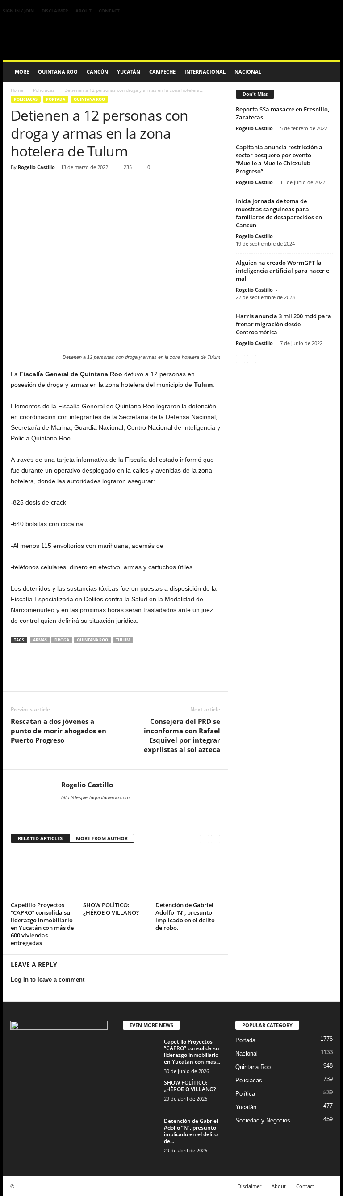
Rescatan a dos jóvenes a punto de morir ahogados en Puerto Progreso (58, 730)
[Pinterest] (61, 190)
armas (40, 640)
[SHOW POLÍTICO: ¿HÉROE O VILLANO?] (115, 875)
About (83, 11)
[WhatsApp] (81, 190)
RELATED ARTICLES (40, 838)
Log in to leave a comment (47, 979)
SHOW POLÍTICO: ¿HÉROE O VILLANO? (111, 909)
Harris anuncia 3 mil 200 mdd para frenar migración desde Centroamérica (283, 324)
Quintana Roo (58, 71)
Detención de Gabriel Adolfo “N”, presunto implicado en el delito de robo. (185, 916)
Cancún (97, 71)
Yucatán (128, 71)
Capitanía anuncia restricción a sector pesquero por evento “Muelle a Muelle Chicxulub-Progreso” (279, 159)
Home (17, 90)
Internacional (205, 71)
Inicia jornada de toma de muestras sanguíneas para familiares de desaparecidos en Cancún (279, 213)
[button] (327, 72)
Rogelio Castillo (36, 167)
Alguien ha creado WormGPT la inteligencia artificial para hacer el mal (283, 271)
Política (245, 1093)
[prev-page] (204, 838)
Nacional (247, 71)
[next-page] (215, 838)
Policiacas (43, 90)
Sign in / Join (18, 11)
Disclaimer (55, 11)
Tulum (123, 640)
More (22, 71)
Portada (55, 99)
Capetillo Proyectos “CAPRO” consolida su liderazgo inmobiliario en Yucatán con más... (192, 1051)
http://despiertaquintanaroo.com (95, 797)
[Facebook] (20, 190)
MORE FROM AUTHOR (102, 838)
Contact (109, 11)
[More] (102, 190)
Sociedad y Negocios (262, 1120)
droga (61, 640)
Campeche (162, 71)
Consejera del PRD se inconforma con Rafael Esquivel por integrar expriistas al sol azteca (182, 735)
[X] (40, 190)
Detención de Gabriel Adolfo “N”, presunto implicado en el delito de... (191, 1131)
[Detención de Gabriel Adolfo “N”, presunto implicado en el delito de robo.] (187, 875)
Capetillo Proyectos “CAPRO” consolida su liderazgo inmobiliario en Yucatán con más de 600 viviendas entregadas (42, 924)
